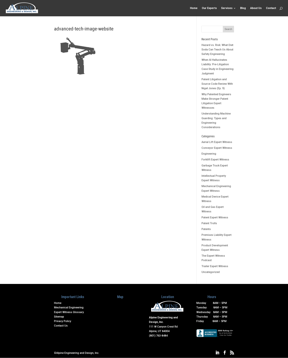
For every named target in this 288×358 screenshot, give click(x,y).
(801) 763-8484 (158, 335)
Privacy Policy (62, 321)
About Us (256, 8)
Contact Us (61, 325)
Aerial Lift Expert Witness (217, 142)
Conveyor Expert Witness (217, 147)
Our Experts (209, 8)
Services (226, 8)
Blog (243, 8)
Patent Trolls (209, 223)
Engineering (209, 153)
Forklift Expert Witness (215, 159)
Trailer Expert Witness (215, 266)
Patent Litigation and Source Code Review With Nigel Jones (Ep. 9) (217, 84)
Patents (206, 229)
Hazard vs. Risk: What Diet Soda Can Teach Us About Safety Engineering (217, 49)
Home (194, 8)
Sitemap (59, 316)
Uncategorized (211, 272)
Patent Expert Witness (215, 217)
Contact (271, 8)
